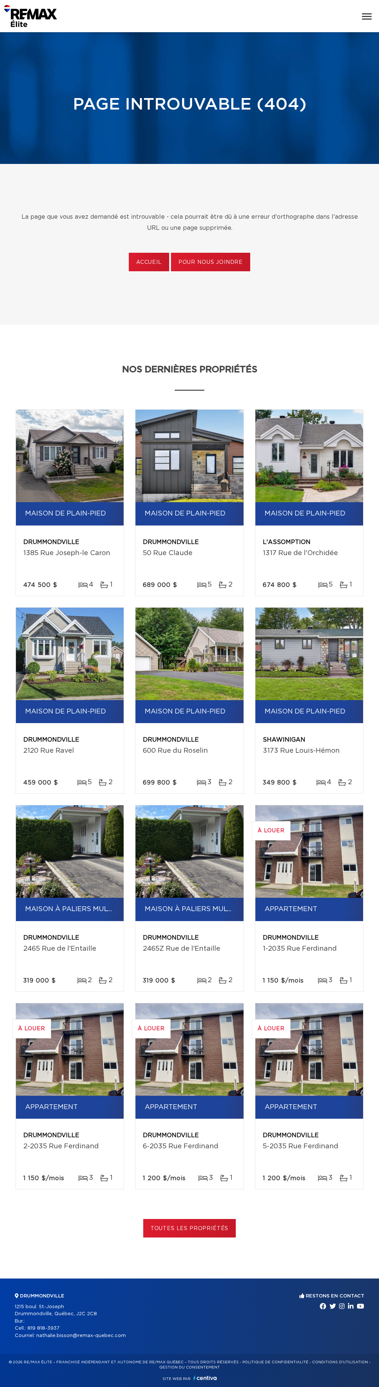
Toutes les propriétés (190, 1228)
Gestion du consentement (189, 1367)
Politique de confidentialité (275, 1362)
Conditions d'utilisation (340, 1362)
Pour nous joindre (210, 262)
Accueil (149, 262)
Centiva (205, 1378)
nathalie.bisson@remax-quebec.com (81, 1335)
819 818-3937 (43, 1328)
